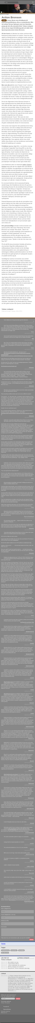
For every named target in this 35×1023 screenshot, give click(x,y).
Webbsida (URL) (5, 920)
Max (33, 338)
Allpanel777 (31, 770)
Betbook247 (31, 750)
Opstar (32, 878)
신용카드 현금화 (30, 866)
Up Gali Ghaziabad (29, 832)
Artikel (4, 20)
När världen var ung (13, 962)
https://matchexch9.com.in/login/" (11, 774)
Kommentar (4, 926)
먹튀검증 (32, 823)
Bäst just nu (4, 1012)
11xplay (32, 689)
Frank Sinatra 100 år (13, 963)
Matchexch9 (31, 783)
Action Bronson (5, 950)
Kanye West (14, 950)
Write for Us (31, 817)
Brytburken (31, 367)
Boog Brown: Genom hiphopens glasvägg (18, 968)
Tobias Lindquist (7, 309)
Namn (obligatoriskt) (6, 908)
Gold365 (32, 643)
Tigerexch (31, 702)
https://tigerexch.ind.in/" (9, 693)
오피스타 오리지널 (30, 854)
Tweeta (3, 943)
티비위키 (32, 843)
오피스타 (32, 848)
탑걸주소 (32, 860)
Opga (32, 838)
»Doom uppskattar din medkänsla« (17, 965)
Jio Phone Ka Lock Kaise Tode (27, 622)
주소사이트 (31, 873)
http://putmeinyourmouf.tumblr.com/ (9, 366)
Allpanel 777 (31, 738)
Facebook (6, 1006)
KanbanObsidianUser (29, 901)
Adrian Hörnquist (5, 1002)
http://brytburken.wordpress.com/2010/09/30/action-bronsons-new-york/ (17, 355)
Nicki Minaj (21, 950)
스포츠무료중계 (30, 891)
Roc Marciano (5, 952)
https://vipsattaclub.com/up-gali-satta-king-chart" (18, 828)
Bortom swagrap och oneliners (16, 966)
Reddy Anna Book (30, 665)
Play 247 (32, 761)
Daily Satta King (30, 808)
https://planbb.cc (12, 899)
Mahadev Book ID (30, 631)
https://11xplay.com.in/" (9, 681)
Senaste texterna (5, 1011)
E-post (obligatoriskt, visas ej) (8, 914)
